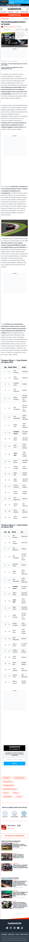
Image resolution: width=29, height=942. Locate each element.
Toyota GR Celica (13, 6)
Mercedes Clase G (4, 6)
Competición (11, 12)
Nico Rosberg (7, 796)
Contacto (4, 938)
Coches (17, 12)
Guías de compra (24, 12)
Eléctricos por (9, 4)
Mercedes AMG (19, 778)
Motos (14, 901)
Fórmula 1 (6, 778)
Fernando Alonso (8, 785)
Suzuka (19, 796)
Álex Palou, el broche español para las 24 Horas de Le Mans (14, 64)
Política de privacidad (22, 938)
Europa (20, 6)
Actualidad (3, 12)
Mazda (24, 6)
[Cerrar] (26, 33)
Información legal (10, 938)
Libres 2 (16, 793)
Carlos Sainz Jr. (8, 781)
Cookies (15, 938)
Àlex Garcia (5, 26)
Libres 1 (6, 793)
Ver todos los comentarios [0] (14, 836)
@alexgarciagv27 (12, 26)
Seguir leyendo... (11, 828)
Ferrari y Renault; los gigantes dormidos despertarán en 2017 (12, 68)
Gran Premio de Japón (10, 789)
